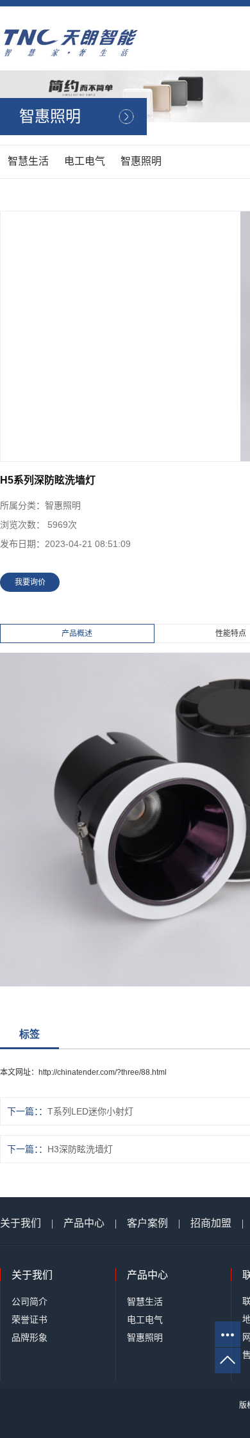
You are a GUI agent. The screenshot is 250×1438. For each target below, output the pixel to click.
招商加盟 (210, 1223)
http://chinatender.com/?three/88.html (102, 1072)
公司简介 (29, 1301)
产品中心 (83, 1223)
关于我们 (20, 1223)
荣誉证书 (29, 1319)
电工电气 (84, 161)
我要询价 (30, 582)
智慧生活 (28, 161)
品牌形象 (29, 1337)
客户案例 (147, 1223)
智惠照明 (141, 161)
